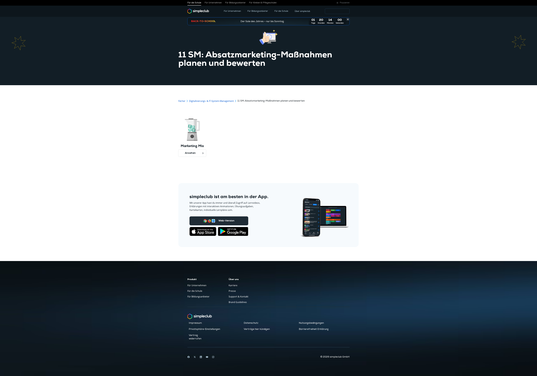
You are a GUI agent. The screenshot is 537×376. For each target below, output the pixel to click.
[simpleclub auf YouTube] (207, 357)
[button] (343, 2)
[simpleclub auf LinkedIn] (201, 357)
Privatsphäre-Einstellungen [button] (204, 329)
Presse (232, 290)
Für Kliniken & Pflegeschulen (263, 3)
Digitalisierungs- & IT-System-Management (211, 101)
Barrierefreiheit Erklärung (313, 329)
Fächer (181, 101)
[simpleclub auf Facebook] (188, 357)
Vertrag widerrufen (195, 337)
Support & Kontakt (238, 296)
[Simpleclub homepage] (198, 11)
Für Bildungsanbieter (235, 3)
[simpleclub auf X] (194, 357)
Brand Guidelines (238, 302)
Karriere (233, 285)
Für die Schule (194, 3)
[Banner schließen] (347, 19)
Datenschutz (251, 323)
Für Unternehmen (213, 3)
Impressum (195, 323)
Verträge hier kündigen (257, 329)
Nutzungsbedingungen (311, 323)
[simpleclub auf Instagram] (213, 357)
